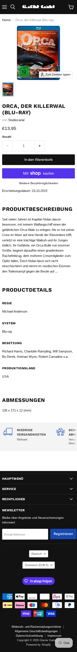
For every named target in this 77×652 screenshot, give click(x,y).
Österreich (36, 565)
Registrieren (63, 534)
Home (6, 20)
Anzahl (6, 136)
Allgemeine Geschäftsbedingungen (36, 631)
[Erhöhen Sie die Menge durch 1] (40, 146)
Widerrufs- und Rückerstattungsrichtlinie (36, 626)
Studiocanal (16, 120)
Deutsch (36, 553)
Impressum (54, 635)
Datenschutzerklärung (29, 635)
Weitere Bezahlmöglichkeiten (38, 183)
